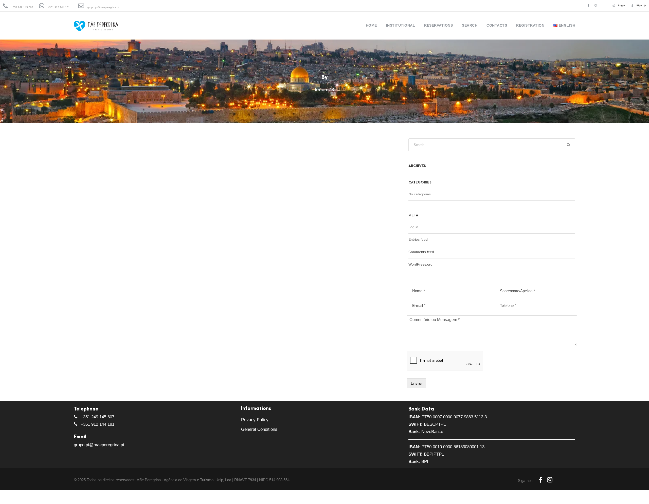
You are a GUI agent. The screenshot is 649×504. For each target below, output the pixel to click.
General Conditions (259, 429)
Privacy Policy (254, 419)
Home (371, 25)
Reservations (438, 25)
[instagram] (595, 5)
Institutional (400, 25)
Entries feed (418, 239)
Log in (413, 227)
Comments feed (421, 252)
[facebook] (588, 5)
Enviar (416, 383)
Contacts (496, 25)
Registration (530, 25)
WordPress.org (420, 264)
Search (469, 25)
